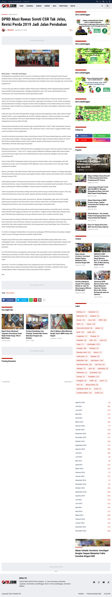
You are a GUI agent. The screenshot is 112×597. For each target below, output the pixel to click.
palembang (103, 368)
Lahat (103, 340)
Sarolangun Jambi (84, 389)
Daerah (81, 320)
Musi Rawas (13, 14)
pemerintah (95, 372)
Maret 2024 (92, 515)
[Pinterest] (35, 300)
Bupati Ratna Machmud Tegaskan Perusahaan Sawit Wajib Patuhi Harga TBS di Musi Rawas (12, 334)
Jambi (91, 332)
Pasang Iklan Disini (37, 40)
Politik (93, 380)
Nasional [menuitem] (29, 6)
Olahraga (81, 368)
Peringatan (81, 380)
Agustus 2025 (92, 449)
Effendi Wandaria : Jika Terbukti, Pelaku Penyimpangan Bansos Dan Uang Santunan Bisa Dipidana (99, 216)
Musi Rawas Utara (84, 364)
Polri (79, 385)
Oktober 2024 (92, 488)
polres (103, 380)
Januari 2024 (92, 523)
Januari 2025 (92, 476)
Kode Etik (26, 1)
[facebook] (97, 1)
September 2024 (92, 492)
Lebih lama (68, 382)
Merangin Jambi (83, 352)
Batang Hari (82, 316)
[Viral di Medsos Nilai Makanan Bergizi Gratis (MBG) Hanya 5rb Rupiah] (61, 321)
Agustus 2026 (92, 402)
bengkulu (94, 316)
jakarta (99, 328)
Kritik (93, 340)
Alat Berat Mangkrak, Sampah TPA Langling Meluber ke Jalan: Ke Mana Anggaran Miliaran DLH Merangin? (83, 286)
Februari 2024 (92, 519)
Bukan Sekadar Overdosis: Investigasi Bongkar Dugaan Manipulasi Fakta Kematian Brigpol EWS (82, 258)
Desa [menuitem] (54, 6)
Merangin (94, 348)
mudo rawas (82, 356)
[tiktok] (108, 582)
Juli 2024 (92, 500)
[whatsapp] (100, 1)
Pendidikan (93, 376)
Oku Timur (99, 364)
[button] (102, 6)
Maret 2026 (92, 422)
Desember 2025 (92, 433)
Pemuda (81, 376)
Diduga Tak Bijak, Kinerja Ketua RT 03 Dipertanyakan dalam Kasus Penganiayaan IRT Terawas (99, 178)
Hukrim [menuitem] (47, 6)
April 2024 (92, 511)
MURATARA (82, 360)
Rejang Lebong (92, 385)
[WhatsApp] (31, 300)
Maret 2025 (92, 468)
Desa (91, 320)
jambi (80, 332)
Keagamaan (82, 336)
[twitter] (109, 1)
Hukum (91, 324)
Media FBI (17, 594)
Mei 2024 (92, 507)
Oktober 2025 (92, 441)
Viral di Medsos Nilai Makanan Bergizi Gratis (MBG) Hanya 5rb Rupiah (61, 333)
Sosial (97, 389)
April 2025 (92, 465)
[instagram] (106, 1)
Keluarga (95, 336)
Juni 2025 (92, 457)
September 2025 (92, 445)
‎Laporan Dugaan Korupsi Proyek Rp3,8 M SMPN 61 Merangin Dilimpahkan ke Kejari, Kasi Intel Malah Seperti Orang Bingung (98, 190)
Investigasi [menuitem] (63, 6)
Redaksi (4, 1)
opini (91, 368)
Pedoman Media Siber (14, 1)
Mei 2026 (92, 414)
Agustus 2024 (92, 496)
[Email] (40, 300)
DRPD (80, 324)
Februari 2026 (92, 426)
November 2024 (92, 484)
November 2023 (92, 531)
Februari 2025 (92, 472)
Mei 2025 (92, 461)
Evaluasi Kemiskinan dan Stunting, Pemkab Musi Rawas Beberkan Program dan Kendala (37, 334)
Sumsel (98, 393)
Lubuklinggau (93, 344)
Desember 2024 (92, 480)
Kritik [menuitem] (73, 6)
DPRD (102, 320)
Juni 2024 (92, 503)
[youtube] (103, 1)
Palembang (82, 372)
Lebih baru (6, 382)
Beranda (4, 14)
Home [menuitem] (21, 6)
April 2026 (92, 418)
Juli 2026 (92, 406)
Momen (97, 352)
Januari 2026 (92, 430)
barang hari (93, 312)
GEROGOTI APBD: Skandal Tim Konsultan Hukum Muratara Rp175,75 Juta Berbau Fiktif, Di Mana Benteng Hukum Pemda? (101, 259)
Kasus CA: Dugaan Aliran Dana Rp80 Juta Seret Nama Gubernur (98, 226)
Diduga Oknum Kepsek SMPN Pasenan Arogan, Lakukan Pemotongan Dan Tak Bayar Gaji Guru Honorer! (98, 203)
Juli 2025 (92, 453)
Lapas (80, 344)
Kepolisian (81, 340)
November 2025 (92, 437)
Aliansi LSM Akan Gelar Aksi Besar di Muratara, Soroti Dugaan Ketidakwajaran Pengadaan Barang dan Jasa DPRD (92, 162)
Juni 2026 (92, 410)
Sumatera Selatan (84, 393)
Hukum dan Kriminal (84, 328)
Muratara (95, 356)
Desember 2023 (92, 527)
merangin (81, 348)
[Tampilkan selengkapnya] (44, 300)
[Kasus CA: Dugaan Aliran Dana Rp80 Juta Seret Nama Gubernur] (80, 227)
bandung (81, 312)
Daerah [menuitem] (38, 6)
